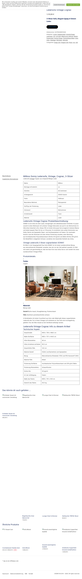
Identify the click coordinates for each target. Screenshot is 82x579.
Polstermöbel (50, 38)
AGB (26, 573)
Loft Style (58, 36)
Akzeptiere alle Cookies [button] (73, 4)
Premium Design (58, 38)
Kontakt (31, 573)
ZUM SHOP (52, 27)
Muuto (70, 42)
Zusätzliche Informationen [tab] (10, 179)
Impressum (5, 573)
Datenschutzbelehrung (16, 573)
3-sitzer (55, 34)
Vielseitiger (53, 40)
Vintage (32, 178)
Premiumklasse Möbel (68, 38)
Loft (54, 36)
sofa (77, 42)
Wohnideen (59, 40)
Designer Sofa (64, 42)
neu (74, 42)
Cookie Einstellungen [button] (59, 4)
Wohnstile (65, 40)
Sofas (76, 38)
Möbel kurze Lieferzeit (67, 36)
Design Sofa (57, 42)
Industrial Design (70, 34)
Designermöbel (61, 34)
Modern (76, 36)
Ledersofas (49, 36)
